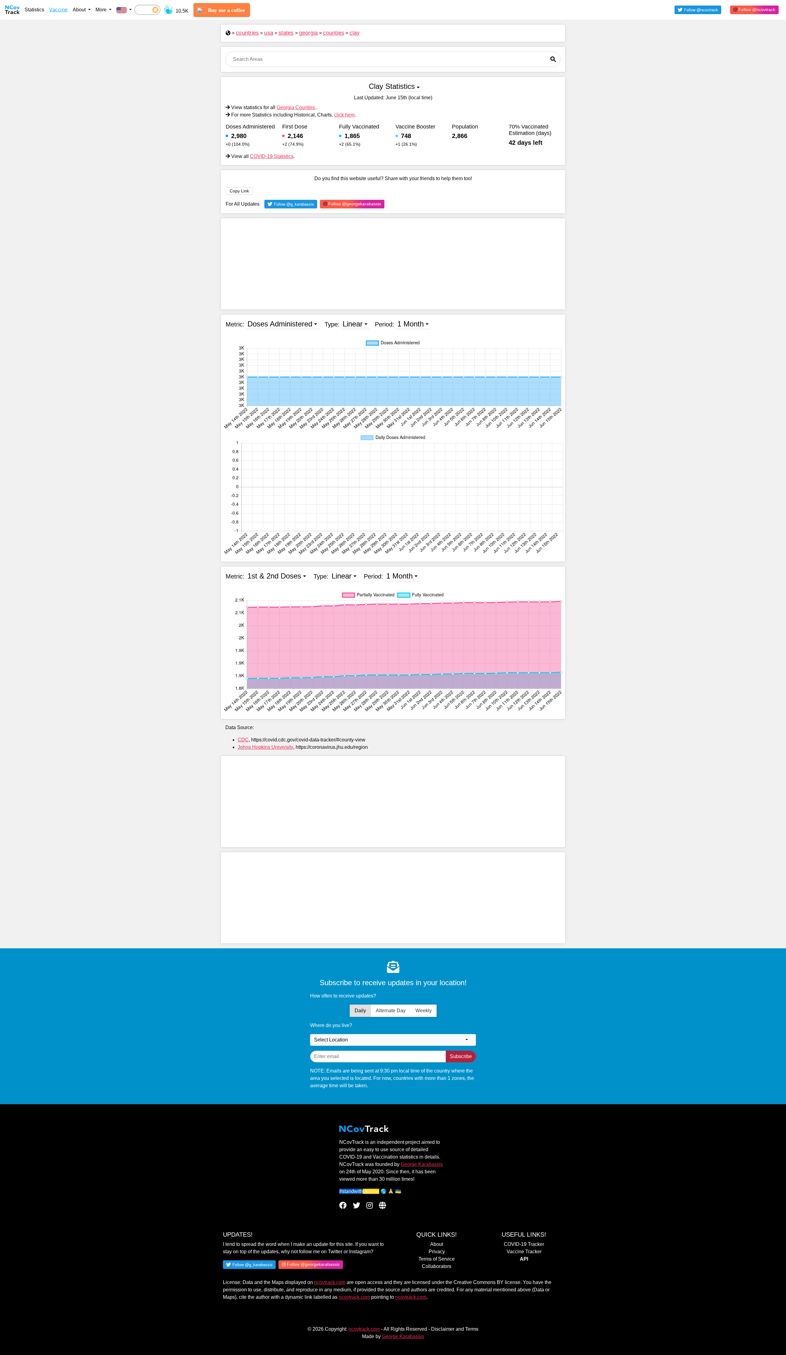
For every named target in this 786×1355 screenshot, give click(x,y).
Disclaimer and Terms (454, 1329)
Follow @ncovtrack (756, 9)
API (524, 1259)
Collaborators (436, 1266)
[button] (124, 10)
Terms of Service (436, 1259)
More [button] (101, 9)
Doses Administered (279, 324)
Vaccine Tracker (524, 1251)
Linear (353, 324)
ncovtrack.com (329, 1282)
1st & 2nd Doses (274, 576)
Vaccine (58, 9)
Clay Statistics (392, 86)
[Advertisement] (393, 264)
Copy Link (239, 190)
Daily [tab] (360, 1010)
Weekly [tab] (423, 1010)
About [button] (80, 9)
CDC (243, 739)
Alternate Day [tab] (391, 1010)
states (286, 33)
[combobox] (393, 1040)
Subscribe (461, 1056)
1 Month (410, 324)
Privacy (437, 1251)
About (436, 1244)
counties (333, 33)
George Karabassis (422, 1164)
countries (247, 33)
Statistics (34, 9)
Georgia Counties (296, 107)
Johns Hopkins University (265, 747)
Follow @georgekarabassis (354, 203)
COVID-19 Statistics (272, 156)
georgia (308, 33)
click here (344, 114)
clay (354, 33)
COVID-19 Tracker (524, 1244)
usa (268, 33)
